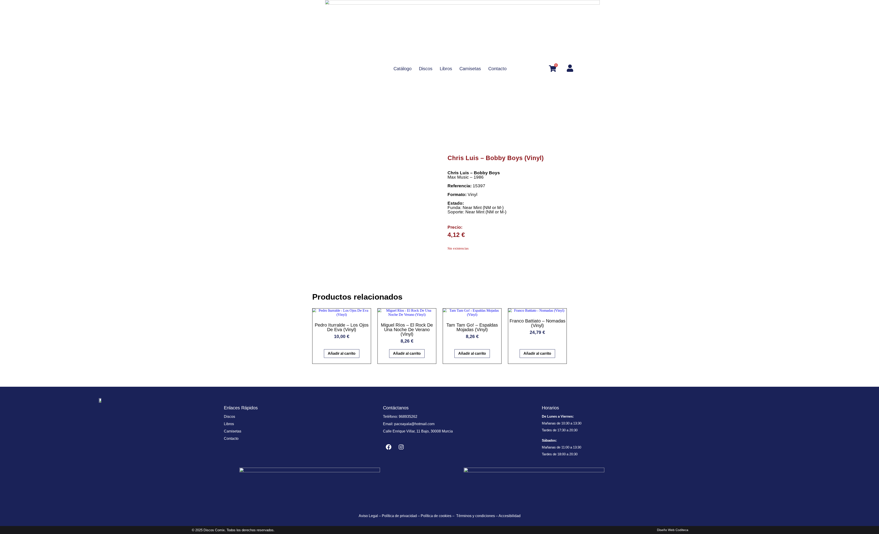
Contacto (231, 438)
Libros (229, 424)
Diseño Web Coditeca (672, 530)
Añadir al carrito (341, 353)
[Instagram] (401, 447)
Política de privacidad (399, 516)
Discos (229, 417)
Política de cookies (436, 516)
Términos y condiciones (475, 516)
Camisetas (232, 431)
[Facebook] (388, 447)
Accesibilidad (510, 516)
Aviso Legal (368, 516)
